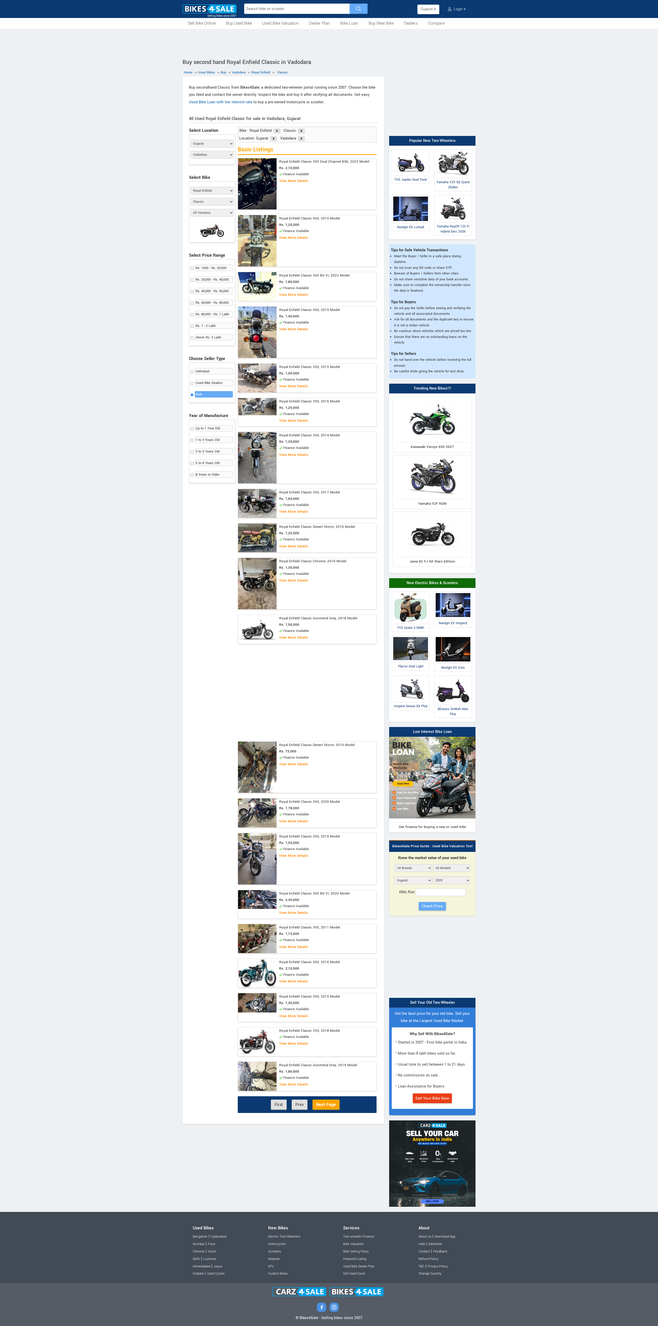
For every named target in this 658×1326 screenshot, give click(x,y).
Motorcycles (277, 1244)
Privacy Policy (438, 1266)
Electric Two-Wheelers (284, 1236)
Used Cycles (215, 1273)
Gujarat (427, 9)
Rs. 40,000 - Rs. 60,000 (212, 291)
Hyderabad (218, 1236)
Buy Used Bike (239, 23)
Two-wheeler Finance (358, 1236)
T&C (421, 1266)
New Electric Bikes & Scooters (432, 583)
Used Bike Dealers (209, 383)
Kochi (212, 1251)
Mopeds (274, 1259)
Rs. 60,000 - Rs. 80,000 (212, 302)
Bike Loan (349, 23)
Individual (202, 371)
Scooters (274, 1251)
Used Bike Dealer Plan (358, 1266)
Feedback (440, 1251)
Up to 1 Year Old (208, 428)
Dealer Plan (319, 23)
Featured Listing (354, 1259)
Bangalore (200, 1236)
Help (421, 1244)
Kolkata (198, 1273)
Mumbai (199, 1244)
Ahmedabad (201, 1266)
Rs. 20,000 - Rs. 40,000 (212, 279)
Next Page (326, 1105)
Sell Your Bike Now (432, 1098)
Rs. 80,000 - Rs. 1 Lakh (212, 314)
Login (458, 9)
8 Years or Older (208, 474)
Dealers (411, 23)
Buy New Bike (381, 23)
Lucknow (209, 1259)
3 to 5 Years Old (208, 451)
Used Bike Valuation (280, 23)
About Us (424, 1236)
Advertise (435, 1244)
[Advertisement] (329, 42)
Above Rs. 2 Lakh (208, 337)
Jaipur (218, 1266)
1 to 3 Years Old (208, 440)
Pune (211, 1244)
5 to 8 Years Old (208, 463)
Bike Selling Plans (356, 1251)
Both (199, 394)
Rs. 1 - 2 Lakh (206, 326)
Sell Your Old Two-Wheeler (432, 1002)
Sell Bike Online (202, 23)
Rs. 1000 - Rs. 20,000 (211, 268)
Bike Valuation (353, 1244)
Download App (445, 1236)
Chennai (199, 1251)
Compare (436, 23)
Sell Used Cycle (354, 1273)
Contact (424, 1251)
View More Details (293, 180)
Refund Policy (428, 1259)
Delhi (196, 1259)
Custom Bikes (278, 1273)
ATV (271, 1266)
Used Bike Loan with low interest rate (220, 102)
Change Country (429, 1273)
